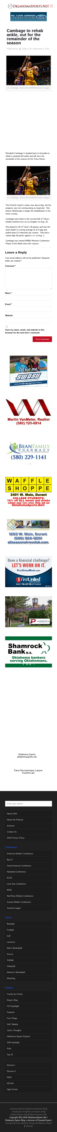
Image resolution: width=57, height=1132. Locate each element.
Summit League (14, 908)
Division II (11, 1071)
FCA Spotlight (13, 1006)
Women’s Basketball (16, 972)
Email (8, 304)
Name (8, 293)
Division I (11, 1065)
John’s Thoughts (14, 1030)
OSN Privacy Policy (15, 838)
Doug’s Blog (12, 1000)
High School (12, 1089)
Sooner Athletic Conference (19, 902)
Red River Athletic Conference (20, 896)
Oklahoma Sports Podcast (18, 1036)
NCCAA (10, 1083)
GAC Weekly (12, 1024)
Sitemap (29, 1126)
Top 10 (10, 1054)
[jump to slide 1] (27, 383)
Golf (8, 936)
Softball (10, 960)
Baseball (10, 924)
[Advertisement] (28, 123)
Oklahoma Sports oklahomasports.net (27, 755)
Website (9, 315)
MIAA (9, 890)
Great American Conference (19, 866)
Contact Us (12, 832)
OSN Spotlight (13, 1042)
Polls (9, 1048)
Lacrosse (11, 942)
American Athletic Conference (20, 853)
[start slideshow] (24, 383)
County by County (15, 994)
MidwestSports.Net (18, 1114)
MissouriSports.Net (35, 1112)
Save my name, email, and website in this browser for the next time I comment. (24, 331)
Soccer (10, 954)
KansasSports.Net (38, 1109)
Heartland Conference (16, 872)
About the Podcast (15, 820)
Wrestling (11, 978)
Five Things (12, 1018)
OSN (24, 49)
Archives (11, 826)
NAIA (9, 1077)
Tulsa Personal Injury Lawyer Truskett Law (28, 771)
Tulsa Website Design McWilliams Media (34, 1123)
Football (10, 930)
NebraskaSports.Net (38, 1114)
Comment (10, 266)
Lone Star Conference (16, 884)
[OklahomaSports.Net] (28, 6)
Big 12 (9, 860)
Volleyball (11, 966)
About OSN (12, 814)
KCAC (9, 878)
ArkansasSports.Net (19, 1109)
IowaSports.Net (19, 1112)
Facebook (9, 1123)
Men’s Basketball (14, 948)
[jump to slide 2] (30, 383)
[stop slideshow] (33, 383)
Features (11, 1012)
